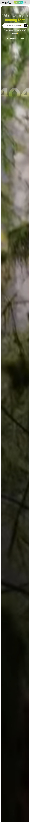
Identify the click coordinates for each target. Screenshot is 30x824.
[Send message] (25, 25)
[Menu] (27, 2)
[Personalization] (25, 2)
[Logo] (6, 2)
